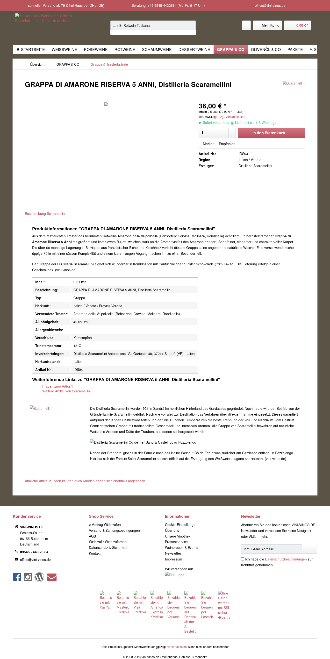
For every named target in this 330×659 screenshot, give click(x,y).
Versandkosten (177, 647)
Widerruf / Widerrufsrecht (108, 541)
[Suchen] (191, 25)
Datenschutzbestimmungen (286, 559)
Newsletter (173, 553)
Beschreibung (35, 213)
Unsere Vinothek (177, 536)
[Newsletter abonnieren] (309, 549)
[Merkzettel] (246, 25)
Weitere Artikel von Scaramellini (66, 391)
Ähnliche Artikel (36, 480)
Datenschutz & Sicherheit (108, 547)
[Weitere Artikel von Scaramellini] (294, 89)
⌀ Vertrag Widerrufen (105, 524)
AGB (92, 536)
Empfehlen (226, 143)
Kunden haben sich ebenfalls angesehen (114, 480)
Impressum (173, 559)
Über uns (172, 530)
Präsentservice (176, 541)
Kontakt (94, 553)
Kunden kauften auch (65, 480)
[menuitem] (153, 28)
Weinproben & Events (181, 547)
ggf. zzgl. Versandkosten (229, 116)
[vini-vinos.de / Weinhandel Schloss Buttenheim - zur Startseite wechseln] (51, 27)
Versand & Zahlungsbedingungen (114, 530)
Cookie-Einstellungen (181, 524)
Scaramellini (56, 213)
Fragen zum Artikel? (57, 386)
